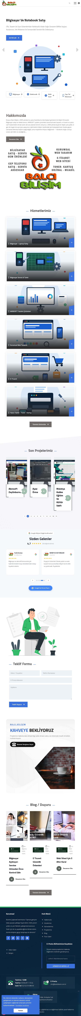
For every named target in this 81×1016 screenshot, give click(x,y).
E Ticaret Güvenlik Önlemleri (37, 862)
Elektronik (33, 94)
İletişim (10, 953)
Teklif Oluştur (17, 704)
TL (69, 3)
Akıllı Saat (49, 95)
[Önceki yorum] (33, 580)
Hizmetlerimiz (48, 926)
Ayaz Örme (11, 490)
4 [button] (34, 516)
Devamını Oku (14, 139)
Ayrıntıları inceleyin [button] (22, 1005)
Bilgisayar (16, 94)
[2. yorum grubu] (38, 580)
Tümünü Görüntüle (39, 424)
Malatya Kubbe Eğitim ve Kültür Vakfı (36, 497)
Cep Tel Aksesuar (68, 95)
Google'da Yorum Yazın (42, 588)
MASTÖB (60, 489)
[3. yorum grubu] (39, 580)
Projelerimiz (48, 930)
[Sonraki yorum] (48, 580)
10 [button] (53, 516)
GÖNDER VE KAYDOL (60, 966)
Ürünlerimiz (47, 923)
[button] (77, 49)
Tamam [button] (20, 1010)
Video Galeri (12, 950)
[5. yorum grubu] (44, 580)
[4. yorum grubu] (42, 580)
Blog (45, 933)
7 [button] (43, 516)
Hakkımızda (48, 920)
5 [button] (37, 516)
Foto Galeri (47, 936)
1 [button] (24, 516)
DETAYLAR (13, 38)
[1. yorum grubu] (36, 580)
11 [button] (56, 516)
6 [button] (40, 516)
